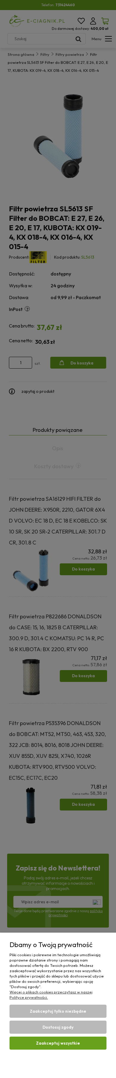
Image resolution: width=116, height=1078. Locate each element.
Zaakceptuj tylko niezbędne (58, 1011)
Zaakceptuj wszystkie (58, 1043)
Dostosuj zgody (58, 1027)
